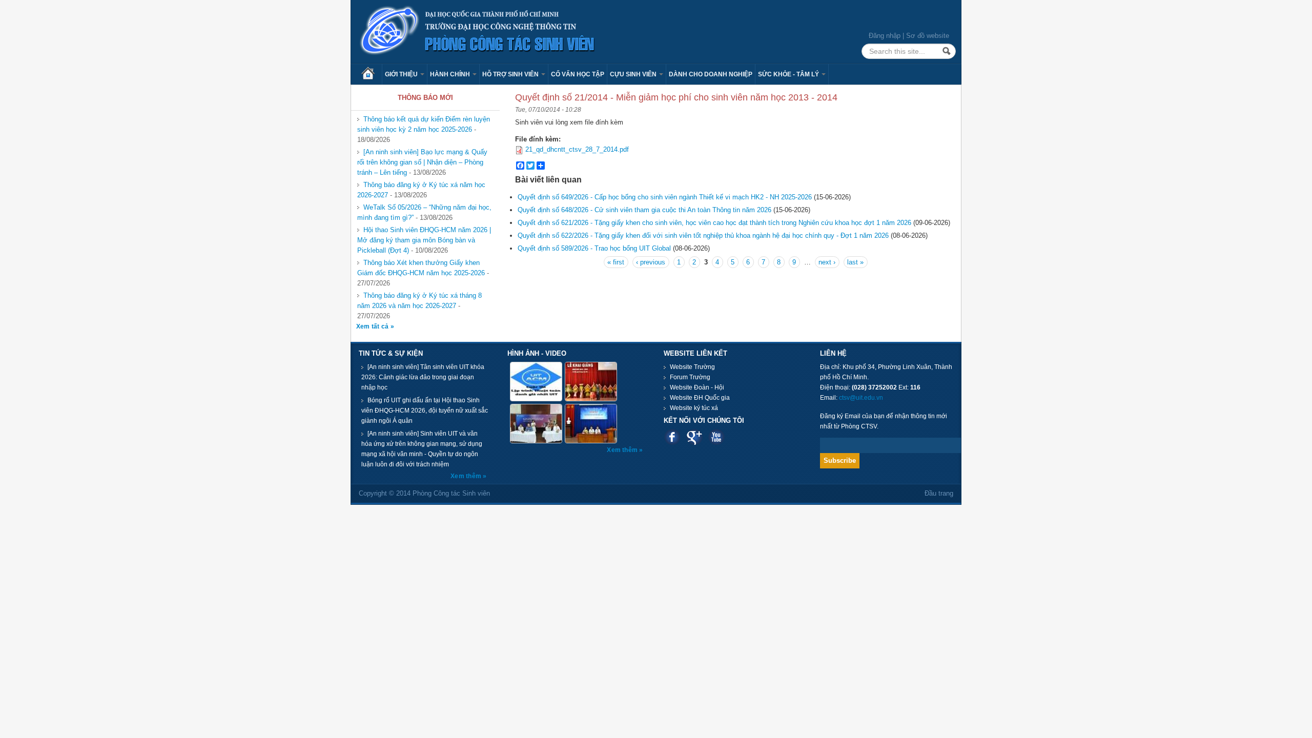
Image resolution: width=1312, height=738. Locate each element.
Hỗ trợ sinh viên (511, 74)
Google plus (694, 436)
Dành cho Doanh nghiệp (710, 74)
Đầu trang (939, 493)
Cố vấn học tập (577, 74)
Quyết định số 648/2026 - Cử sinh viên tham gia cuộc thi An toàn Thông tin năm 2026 (644, 210)
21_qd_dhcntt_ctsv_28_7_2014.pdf (577, 149)
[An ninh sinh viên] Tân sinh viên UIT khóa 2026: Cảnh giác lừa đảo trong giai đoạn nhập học (422, 377)
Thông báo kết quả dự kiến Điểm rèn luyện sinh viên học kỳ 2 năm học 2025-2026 (423, 124)
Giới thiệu (402, 74)
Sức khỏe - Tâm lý (789, 74)
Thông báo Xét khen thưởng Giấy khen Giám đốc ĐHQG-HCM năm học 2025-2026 (421, 268)
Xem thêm (466, 476)
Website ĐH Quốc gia (700, 397)
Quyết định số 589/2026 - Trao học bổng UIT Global (594, 248)
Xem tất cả (373, 326)
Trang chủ (371, 74)
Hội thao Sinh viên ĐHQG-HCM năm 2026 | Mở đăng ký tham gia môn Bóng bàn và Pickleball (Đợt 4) (424, 240)
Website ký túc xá (694, 408)
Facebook (672, 436)
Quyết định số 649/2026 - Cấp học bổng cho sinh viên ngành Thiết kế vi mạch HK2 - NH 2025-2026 (665, 197)
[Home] (477, 31)
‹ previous (650, 262)
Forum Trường (690, 377)
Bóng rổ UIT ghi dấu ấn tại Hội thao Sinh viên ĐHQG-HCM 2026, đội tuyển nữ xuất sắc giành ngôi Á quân (424, 410)
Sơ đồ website (927, 35)
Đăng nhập (884, 35)
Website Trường (692, 367)
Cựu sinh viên (634, 74)
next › (826, 262)
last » (855, 262)
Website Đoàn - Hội (697, 387)
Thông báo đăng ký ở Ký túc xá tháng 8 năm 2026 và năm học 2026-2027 (419, 301)
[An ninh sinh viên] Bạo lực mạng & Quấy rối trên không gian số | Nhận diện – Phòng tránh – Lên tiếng (422, 162)
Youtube (716, 436)
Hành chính (450, 74)
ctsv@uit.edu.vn (861, 397)
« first (615, 262)
